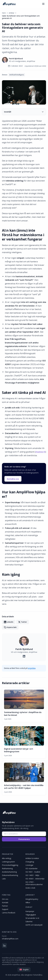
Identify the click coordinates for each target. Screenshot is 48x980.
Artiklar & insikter (32, 858)
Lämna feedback (8, 912)
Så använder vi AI (32, 918)
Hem (4, 13)
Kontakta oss (13, 479)
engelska (31, 668)
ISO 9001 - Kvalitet (32, 872)
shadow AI (40, 451)
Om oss (5, 899)
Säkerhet (28, 921)
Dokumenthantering (10, 875)
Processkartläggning (10, 865)
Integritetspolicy (31, 899)
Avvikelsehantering (9, 872)
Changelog (29, 862)
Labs (4, 878)
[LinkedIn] (4, 945)
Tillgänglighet (30, 915)
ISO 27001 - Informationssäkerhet (34, 883)
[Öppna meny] (43, 4)
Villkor (27, 902)
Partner (5, 906)
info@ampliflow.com (10, 939)
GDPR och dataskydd (33, 925)
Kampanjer (29, 911)
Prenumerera (24, 839)
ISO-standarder (31, 868)
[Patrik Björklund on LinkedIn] (24, 656)
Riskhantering (7, 868)
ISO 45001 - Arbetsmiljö (34, 878)
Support (5, 909)
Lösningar (29, 865)
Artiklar (11, 13)
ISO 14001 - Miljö (32, 875)
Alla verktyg (6, 858)
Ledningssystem (8, 862)
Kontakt (5, 902)
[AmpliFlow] (9, 813)
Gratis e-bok (30, 888)
